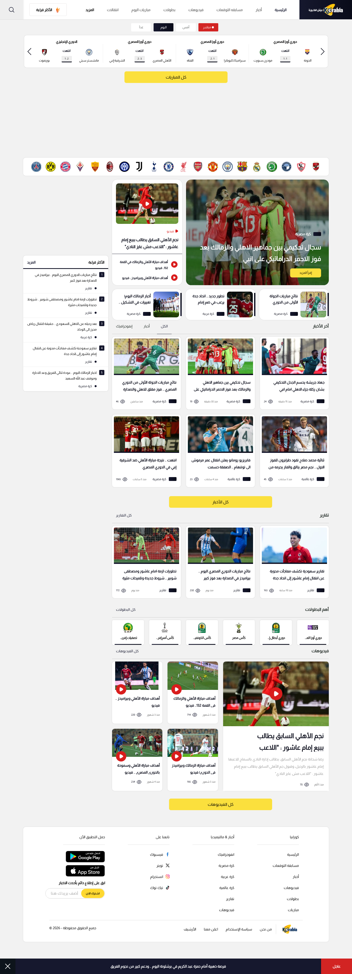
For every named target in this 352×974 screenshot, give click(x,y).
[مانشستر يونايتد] (213, 167)
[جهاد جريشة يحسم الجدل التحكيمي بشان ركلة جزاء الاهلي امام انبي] (292, 373)
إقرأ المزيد (305, 273)
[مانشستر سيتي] (227, 167)
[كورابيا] (325, 9)
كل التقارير (124, 515)
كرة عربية (227, 877)
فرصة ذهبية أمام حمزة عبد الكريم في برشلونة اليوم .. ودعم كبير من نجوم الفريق (168, 966)
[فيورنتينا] (80, 167)
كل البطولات (126, 609)
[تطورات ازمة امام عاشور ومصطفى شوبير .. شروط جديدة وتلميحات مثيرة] (144, 562)
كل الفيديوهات (127, 651)
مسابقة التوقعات (286, 865)
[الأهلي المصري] (316, 167)
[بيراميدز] (286, 167)
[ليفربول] (183, 167)
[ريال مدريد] (257, 167)
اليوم (164, 27)
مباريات (293, 910)
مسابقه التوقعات (229, 10)
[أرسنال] (198, 167)
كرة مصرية (226, 865)
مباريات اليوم (140, 10)
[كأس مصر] (239, 632)
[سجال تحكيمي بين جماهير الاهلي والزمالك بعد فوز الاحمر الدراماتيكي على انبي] (257, 232)
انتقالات (113, 10)
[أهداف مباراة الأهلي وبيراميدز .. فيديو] (147, 277)
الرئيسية (281, 10)
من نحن (266, 929)
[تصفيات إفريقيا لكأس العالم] (128, 632)
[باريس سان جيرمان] (36, 167)
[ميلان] (110, 167)
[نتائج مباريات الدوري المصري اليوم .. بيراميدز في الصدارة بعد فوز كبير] (218, 562)
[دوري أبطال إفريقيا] (276, 632)
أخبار (259, 10)
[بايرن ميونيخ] (65, 167)
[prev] (322, 51)
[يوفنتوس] (139, 167)
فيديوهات (196, 10)
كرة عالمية (226, 888)
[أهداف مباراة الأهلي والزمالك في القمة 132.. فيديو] (147, 264)
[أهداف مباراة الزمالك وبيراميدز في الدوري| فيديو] (192, 760)
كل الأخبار (220, 502)
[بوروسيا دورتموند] (51, 167)
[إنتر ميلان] (124, 167)
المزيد (31, 262)
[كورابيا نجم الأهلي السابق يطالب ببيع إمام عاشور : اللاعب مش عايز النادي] (276, 726)
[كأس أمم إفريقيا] (165, 632)
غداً (141, 27)
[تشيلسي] (168, 167)
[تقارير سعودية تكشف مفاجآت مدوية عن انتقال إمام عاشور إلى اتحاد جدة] (292, 562)
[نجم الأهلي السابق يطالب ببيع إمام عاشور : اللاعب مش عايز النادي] (147, 216)
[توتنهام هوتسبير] (154, 167)
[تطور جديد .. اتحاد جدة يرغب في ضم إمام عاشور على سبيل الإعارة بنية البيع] (220, 304)
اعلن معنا (211, 929)
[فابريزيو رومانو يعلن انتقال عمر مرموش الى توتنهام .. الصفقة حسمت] (218, 450)
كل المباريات (176, 77)
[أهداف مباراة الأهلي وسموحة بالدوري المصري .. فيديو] (137, 760)
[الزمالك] (301, 167)
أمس (185, 27)
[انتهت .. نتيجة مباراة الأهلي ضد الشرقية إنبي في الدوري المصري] (144, 450)
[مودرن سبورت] (272, 167)
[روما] (95, 167)
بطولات (169, 10)
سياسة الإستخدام (239, 929)
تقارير (230, 899)
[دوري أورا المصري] (313, 632)
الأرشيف (190, 929)
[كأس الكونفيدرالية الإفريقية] (202, 632)
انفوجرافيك (226, 854)
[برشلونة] (242, 167)
